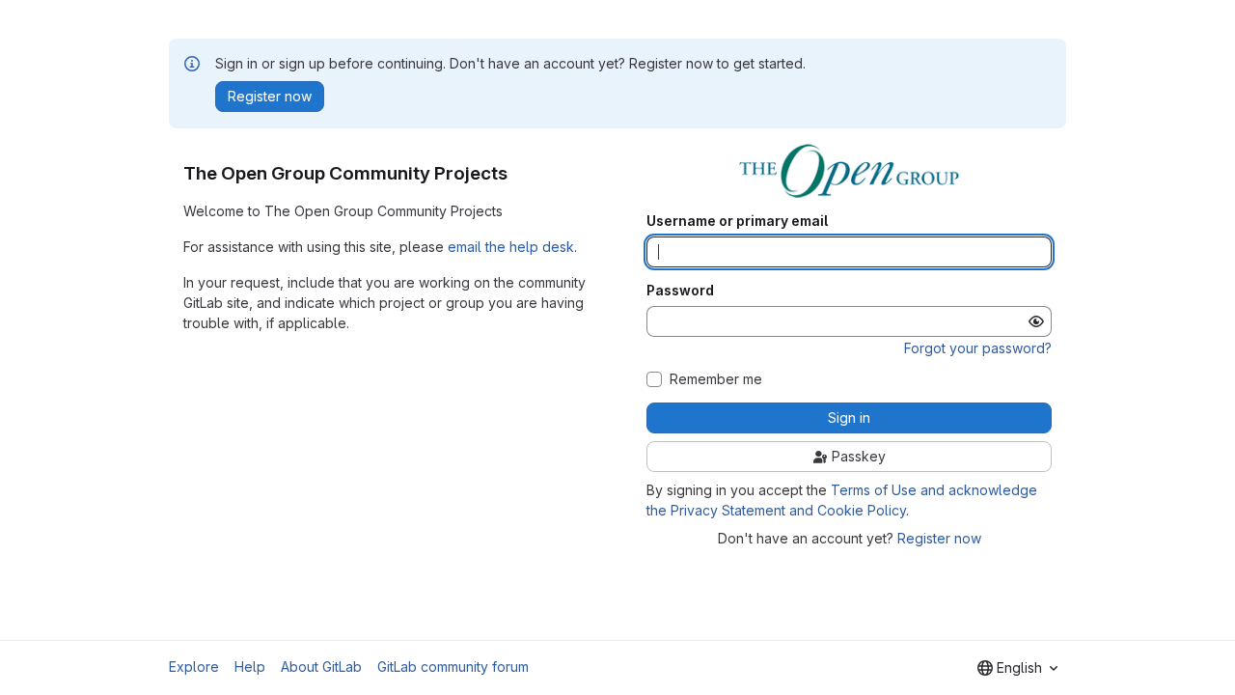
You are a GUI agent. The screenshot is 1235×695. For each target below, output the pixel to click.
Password (680, 290)
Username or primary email (737, 221)
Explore (194, 666)
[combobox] (1017, 668)
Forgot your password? (978, 348)
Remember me (716, 379)
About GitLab (321, 666)
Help (249, 666)
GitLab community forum (453, 666)
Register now (939, 538)
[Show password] (1036, 321)
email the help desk (511, 246)
